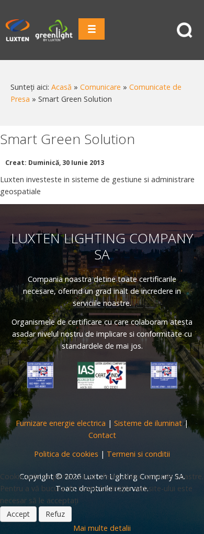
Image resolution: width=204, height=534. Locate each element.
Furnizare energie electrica (61, 423)
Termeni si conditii (138, 454)
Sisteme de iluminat (148, 423)
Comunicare (100, 87)
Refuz (55, 514)
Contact (102, 435)
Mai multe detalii (102, 528)
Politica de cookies (66, 454)
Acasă (61, 87)
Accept (18, 514)
